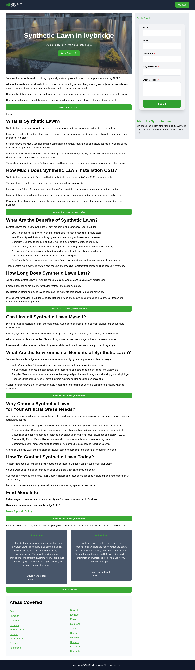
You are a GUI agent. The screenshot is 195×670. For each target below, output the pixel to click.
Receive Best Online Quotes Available (69, 309)
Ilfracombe (75, 651)
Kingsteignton (17, 638)
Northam (74, 642)
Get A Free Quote (69, 590)
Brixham (14, 634)
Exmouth (74, 615)
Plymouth (19, 511)
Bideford (74, 637)
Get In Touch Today (69, 107)
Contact (182, 5)
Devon (9, 511)
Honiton (74, 633)
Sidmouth (75, 624)
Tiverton (74, 628)
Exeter (73, 619)
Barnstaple (75, 646)
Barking (29, 511)
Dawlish (74, 610)
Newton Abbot (17, 629)
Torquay (14, 643)
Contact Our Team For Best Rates (69, 212)
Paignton (14, 625)
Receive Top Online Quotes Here (69, 395)
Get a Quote (67, 53)
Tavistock (14, 620)
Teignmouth (15, 648)
